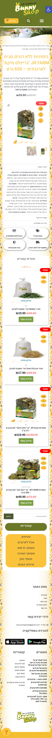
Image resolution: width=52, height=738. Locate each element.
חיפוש (8, 516)
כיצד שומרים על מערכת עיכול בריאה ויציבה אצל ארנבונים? (37, 662)
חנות (45, 598)
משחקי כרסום (26, 548)
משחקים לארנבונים (38, 688)
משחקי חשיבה (26, 553)
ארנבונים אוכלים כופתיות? (40, 692)
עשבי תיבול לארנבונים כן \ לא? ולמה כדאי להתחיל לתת (37, 699)
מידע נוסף (26, 319)
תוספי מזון (26, 559)
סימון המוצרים (42, 605)
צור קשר (44, 608)
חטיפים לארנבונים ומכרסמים (39, 683)
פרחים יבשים (26, 564)
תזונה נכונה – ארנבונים (37, 679)
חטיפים (26, 537)
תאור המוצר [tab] (42, 167)
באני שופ (43, 601)
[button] (48, 9)
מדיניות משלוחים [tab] (40, 223)
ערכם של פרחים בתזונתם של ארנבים (38, 669)
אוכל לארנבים (26, 542)
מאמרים (44, 595)
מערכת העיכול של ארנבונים (39, 674)
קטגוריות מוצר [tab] (41, 218)
